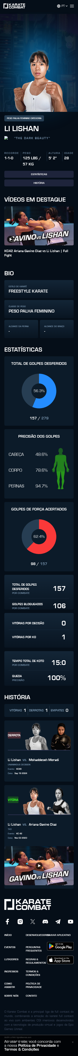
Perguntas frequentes (34, 949)
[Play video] (10, 239)
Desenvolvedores (35, 935)
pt (63, 6)
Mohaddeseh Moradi (44, 760)
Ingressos (11, 971)
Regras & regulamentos (35, 961)
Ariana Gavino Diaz (43, 824)
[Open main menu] (73, 6)
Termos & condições (33, 973)
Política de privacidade (34, 985)
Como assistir (9, 985)
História (39, 183)
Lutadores (11, 959)
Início (8, 935)
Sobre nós (11, 995)
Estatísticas (39, 174)
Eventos (9, 947)
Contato (31, 995)
